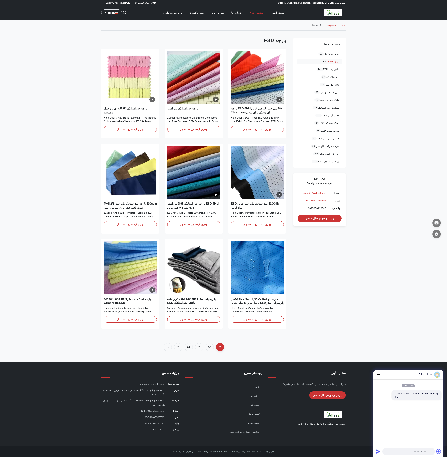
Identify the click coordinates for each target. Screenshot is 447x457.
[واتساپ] (436, 234)
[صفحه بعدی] (168, 347)
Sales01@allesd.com (116, 3)
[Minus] (378, 375)
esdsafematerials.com (152, 383)
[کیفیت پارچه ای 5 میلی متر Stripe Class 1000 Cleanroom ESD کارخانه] (130, 267)
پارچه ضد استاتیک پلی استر (182, 108)
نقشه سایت (254, 422)
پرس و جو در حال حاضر (320, 218)
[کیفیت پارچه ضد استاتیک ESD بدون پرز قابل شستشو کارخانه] (130, 77)
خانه (343, 25)
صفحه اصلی (277, 12)
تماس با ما (254, 413)
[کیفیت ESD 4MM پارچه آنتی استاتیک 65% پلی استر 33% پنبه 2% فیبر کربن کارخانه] (193, 172)
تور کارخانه (217, 12)
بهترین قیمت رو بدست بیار (257, 129)
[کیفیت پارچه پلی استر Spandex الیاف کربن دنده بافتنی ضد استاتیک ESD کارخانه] (193, 267)
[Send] (378, 451)
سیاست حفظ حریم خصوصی (245, 431)
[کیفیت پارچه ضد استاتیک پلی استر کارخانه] (193, 77)
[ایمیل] (436, 223)
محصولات (257, 12)
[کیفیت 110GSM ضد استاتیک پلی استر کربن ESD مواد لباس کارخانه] (257, 172)
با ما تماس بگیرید (172, 12)
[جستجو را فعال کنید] (125, 13)
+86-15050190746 (316, 200)
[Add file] (438, 451)
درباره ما (236, 12)
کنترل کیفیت (196, 12)
